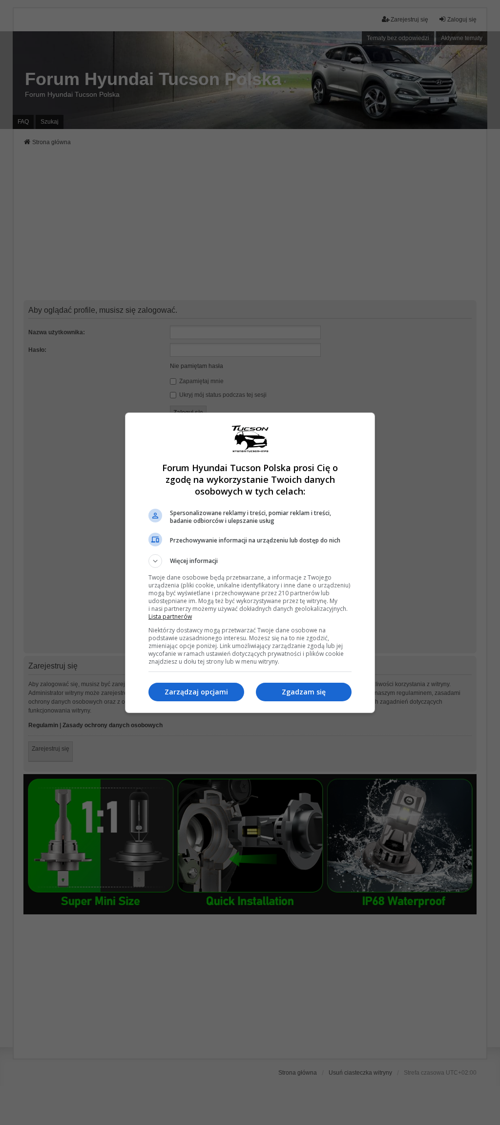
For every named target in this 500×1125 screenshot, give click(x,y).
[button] (250, 561)
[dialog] (250, 562)
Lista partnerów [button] (170, 616)
